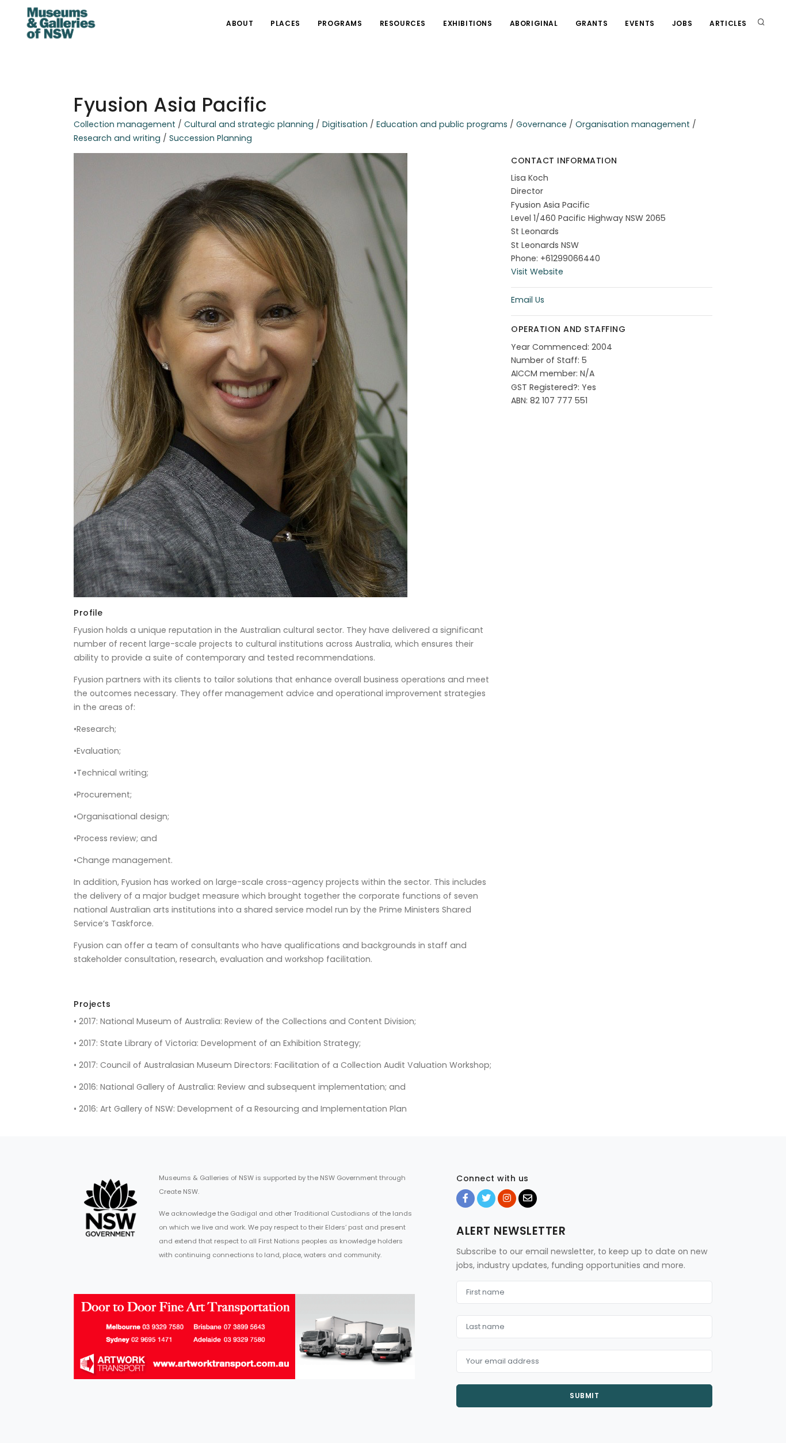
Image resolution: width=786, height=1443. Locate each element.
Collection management (124, 124)
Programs (340, 23)
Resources (403, 23)
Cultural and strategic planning (249, 124)
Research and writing (117, 138)
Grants (591, 23)
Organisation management (632, 124)
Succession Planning (210, 138)
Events (640, 23)
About (239, 23)
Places (285, 23)
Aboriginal (534, 23)
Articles (728, 23)
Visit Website (537, 271)
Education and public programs (442, 124)
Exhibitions (468, 23)
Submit (584, 1395)
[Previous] (85, 1346)
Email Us (527, 300)
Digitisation (345, 124)
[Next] (403, 1346)
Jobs (682, 23)
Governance (541, 124)
